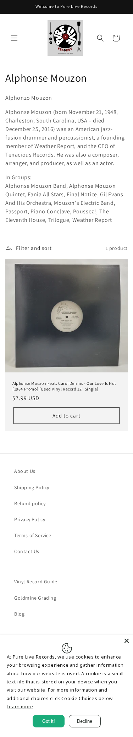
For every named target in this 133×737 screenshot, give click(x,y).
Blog (19, 614)
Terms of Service (32, 535)
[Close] (126, 640)
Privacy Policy (29, 519)
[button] (14, 38)
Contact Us (26, 551)
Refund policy (30, 503)
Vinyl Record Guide (35, 581)
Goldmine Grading (35, 598)
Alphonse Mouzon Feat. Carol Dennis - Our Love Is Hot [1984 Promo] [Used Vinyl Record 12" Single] (64, 386)
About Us (24, 471)
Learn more (20, 706)
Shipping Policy (31, 487)
